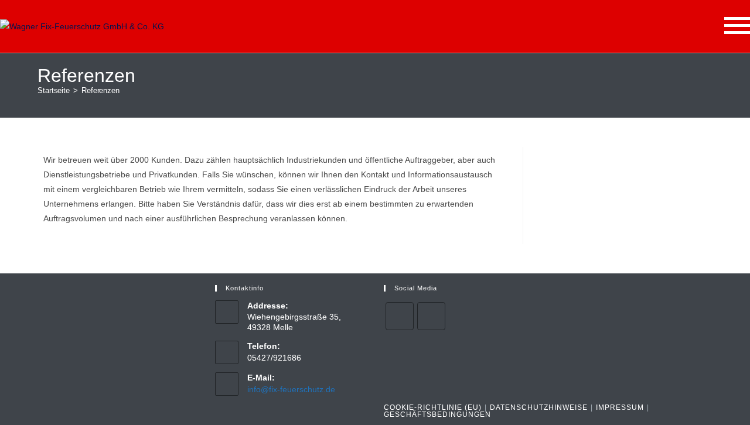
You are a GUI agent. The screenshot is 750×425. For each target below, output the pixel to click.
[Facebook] (400, 316)
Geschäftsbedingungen (437, 414)
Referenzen (100, 90)
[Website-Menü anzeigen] (737, 26)
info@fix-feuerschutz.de (291, 389)
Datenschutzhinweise (539, 407)
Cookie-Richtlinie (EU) (433, 407)
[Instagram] (431, 316)
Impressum (620, 407)
